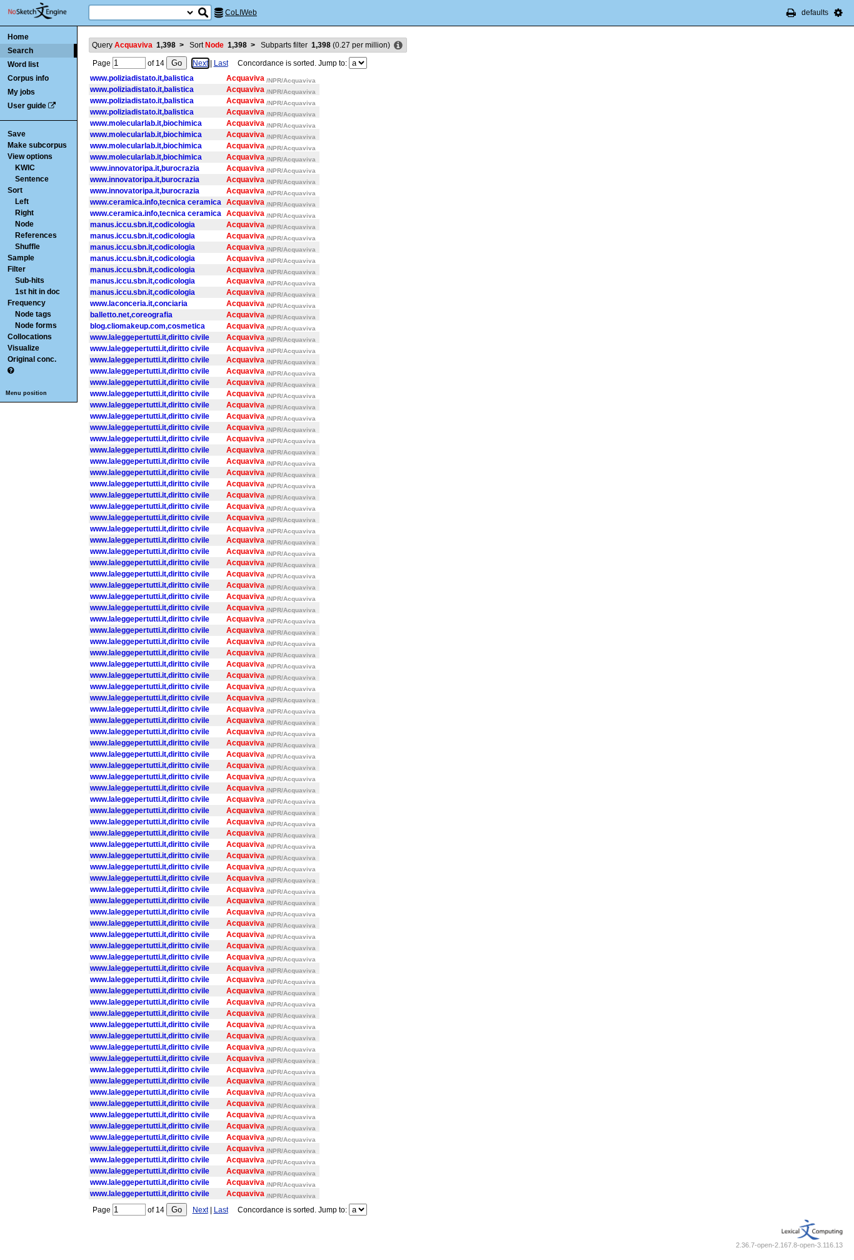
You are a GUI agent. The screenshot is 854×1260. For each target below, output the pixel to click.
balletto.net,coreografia (131, 314)
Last (221, 63)
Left (22, 201)
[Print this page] (791, 12)
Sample (21, 258)
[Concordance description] (398, 45)
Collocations (30, 336)
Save (17, 134)
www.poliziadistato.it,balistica (142, 78)
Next (200, 63)
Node (24, 224)
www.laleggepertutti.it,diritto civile (149, 337)
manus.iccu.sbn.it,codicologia (142, 224)
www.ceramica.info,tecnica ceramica (155, 202)
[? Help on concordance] (11, 370)
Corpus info (28, 78)
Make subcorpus (37, 145)
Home (18, 37)
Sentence (32, 179)
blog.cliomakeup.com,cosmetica (147, 326)
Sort (15, 190)
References (36, 235)
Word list (23, 64)
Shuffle (27, 246)
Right (24, 212)
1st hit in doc (37, 291)
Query (134, 45)
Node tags (33, 314)
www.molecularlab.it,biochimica (146, 123)
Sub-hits (29, 280)
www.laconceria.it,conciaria (139, 303)
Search (20, 50)
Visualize (23, 348)
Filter (17, 269)
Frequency (27, 303)
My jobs (21, 92)
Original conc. (32, 359)
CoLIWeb (241, 12)
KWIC (25, 167)
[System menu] (838, 12)
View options (30, 156)
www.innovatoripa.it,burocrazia (144, 168)
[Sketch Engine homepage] (47, 11)
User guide (27, 105)
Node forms (36, 325)
